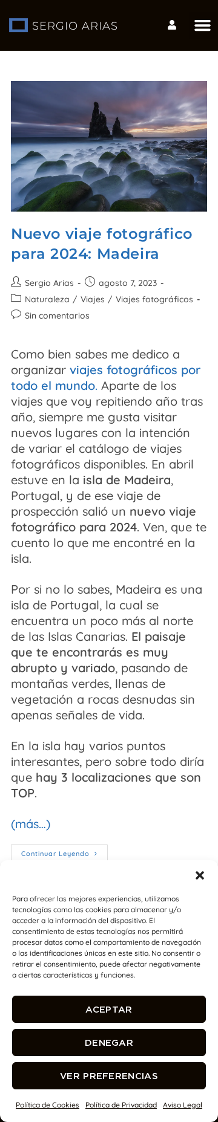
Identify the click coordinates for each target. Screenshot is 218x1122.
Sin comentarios (57, 315)
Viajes (93, 299)
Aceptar (108, 1009)
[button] (200, 875)
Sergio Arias (49, 282)
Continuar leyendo (64, 851)
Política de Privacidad (121, 1104)
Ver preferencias (109, 1076)
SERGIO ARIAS (75, 26)
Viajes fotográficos (154, 299)
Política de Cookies (47, 1104)
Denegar (109, 1042)
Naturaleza (47, 299)
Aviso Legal (182, 1104)
